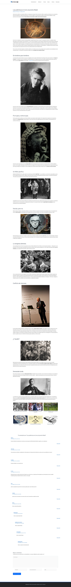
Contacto (44, 584)
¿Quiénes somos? (39, 584)
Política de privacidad (32, 584)
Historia (14, 11)
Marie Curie (31, 60)
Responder (58, 443)
